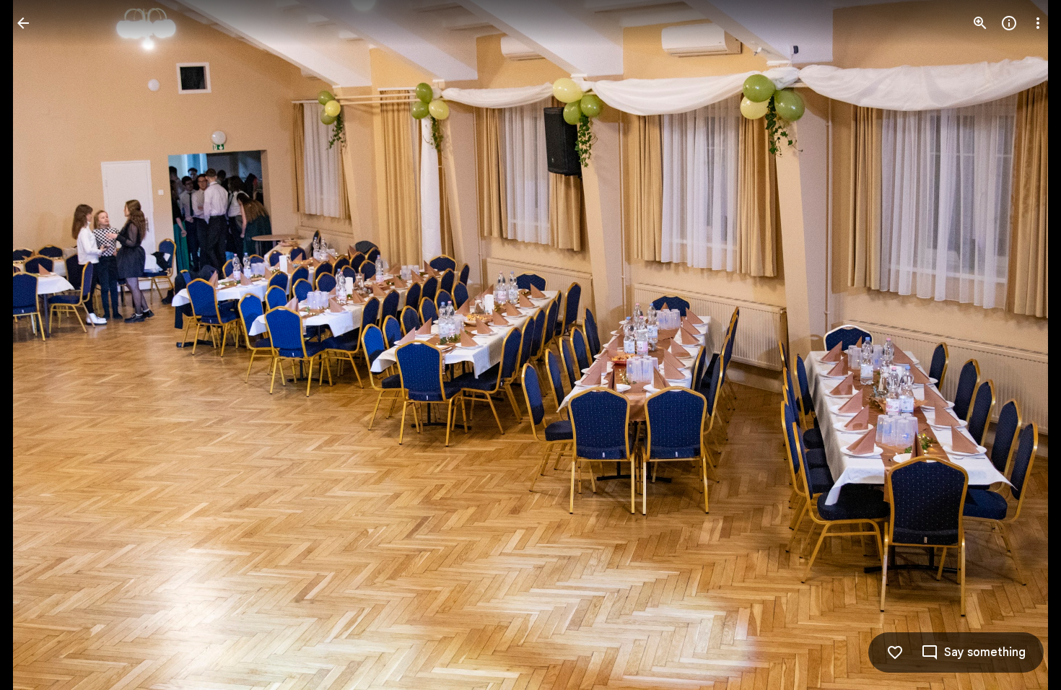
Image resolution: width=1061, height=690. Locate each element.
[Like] (895, 652)
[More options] (1037, 23)
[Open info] (1009, 23)
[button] (40, 345)
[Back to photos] (23, 23)
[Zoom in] (980, 23)
